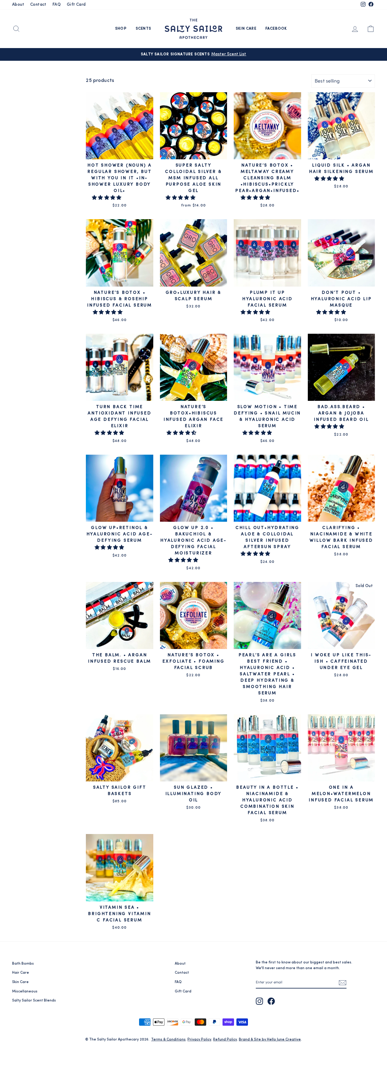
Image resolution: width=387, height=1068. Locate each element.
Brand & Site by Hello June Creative (270, 1039)
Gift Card (76, 5)
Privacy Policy (199, 1039)
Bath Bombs (23, 964)
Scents (143, 29)
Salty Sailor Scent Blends (34, 1000)
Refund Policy (225, 1039)
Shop (121, 29)
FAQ (57, 5)
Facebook (276, 29)
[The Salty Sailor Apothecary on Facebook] (271, 1001)
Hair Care (20, 973)
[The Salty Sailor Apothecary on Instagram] (259, 1001)
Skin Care (246, 29)
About (18, 5)
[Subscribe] (342, 982)
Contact (38, 5)
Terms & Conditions (168, 1039)
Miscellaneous (24, 991)
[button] (107, 198)
